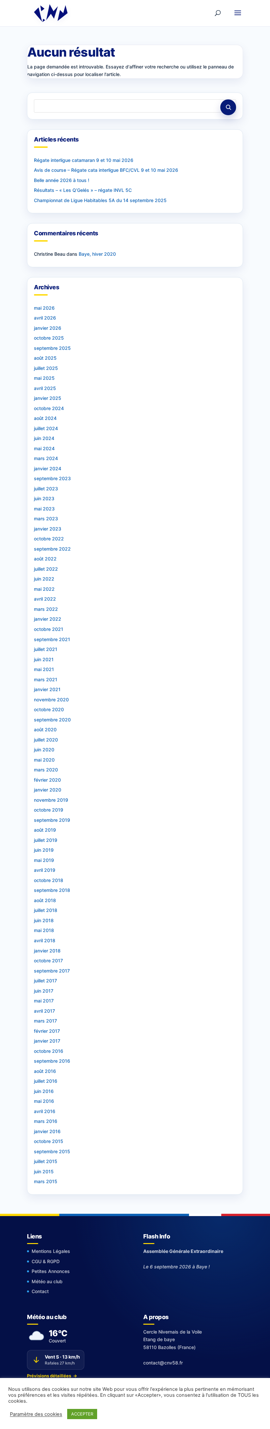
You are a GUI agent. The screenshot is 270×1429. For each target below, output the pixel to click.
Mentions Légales (51, 1251)
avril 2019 (44, 870)
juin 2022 (44, 579)
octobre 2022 (49, 538)
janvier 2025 (47, 398)
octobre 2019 (48, 810)
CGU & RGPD (46, 1261)
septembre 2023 (52, 478)
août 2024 (45, 418)
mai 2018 (44, 930)
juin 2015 (44, 1171)
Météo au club (47, 1281)
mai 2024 (44, 448)
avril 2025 (45, 388)
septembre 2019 (52, 820)
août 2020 (45, 729)
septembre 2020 (52, 719)
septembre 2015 (52, 1151)
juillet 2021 (45, 649)
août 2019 (45, 830)
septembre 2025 (52, 348)
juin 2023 (44, 498)
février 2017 (47, 1031)
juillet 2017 (45, 980)
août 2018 (45, 900)
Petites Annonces (51, 1271)
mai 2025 (44, 378)
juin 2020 (44, 749)
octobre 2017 (48, 960)
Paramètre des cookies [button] (36, 1414)
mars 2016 (45, 1121)
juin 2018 (44, 920)
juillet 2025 (46, 368)
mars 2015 (45, 1181)
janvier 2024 (47, 468)
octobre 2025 (49, 338)
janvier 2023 (47, 529)
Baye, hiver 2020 (97, 254)
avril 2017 (44, 1011)
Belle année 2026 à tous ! (61, 180)
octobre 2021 (48, 629)
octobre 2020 (49, 709)
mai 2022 (44, 589)
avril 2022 (45, 599)
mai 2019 (44, 860)
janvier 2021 (47, 689)
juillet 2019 (45, 840)
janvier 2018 (47, 950)
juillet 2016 (45, 1081)
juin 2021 (44, 659)
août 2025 (45, 358)
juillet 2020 (46, 739)
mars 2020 (46, 769)
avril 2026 (45, 318)
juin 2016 (44, 1091)
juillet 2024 (46, 428)
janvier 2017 (47, 1041)
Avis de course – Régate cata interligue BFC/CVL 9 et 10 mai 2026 (106, 170)
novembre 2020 (51, 699)
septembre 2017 (52, 971)
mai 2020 (44, 760)
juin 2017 (43, 991)
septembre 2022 (52, 549)
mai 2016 (44, 1101)
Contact (40, 1291)
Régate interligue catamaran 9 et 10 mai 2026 (83, 160)
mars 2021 (45, 679)
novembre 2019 (51, 800)
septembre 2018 (52, 890)
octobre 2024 (49, 408)
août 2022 (45, 558)
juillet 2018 (45, 910)
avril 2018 (44, 940)
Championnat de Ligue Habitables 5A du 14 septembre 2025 (100, 200)
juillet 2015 (45, 1161)
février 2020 (47, 780)
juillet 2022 (46, 569)
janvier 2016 (47, 1131)
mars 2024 (46, 458)
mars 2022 (46, 609)
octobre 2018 (48, 880)
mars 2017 (45, 1021)
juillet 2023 (46, 488)
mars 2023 (46, 518)
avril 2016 (44, 1111)
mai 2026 (44, 308)
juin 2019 (44, 850)
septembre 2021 (52, 639)
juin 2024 (44, 438)
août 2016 (45, 1071)
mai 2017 (44, 1000)
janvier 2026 (47, 328)
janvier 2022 (47, 619)
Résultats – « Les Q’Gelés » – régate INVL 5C (83, 190)
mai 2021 (44, 669)
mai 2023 (44, 508)
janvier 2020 (47, 789)
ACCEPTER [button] (82, 1413)
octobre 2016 (48, 1051)
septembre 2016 (52, 1061)
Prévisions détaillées (52, 1375)
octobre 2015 (48, 1141)
